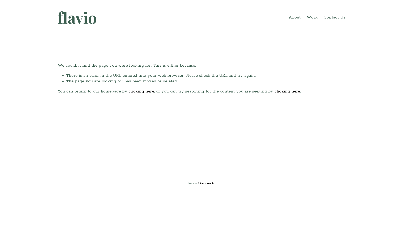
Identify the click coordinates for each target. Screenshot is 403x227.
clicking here (141, 91)
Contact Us (334, 17)
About (295, 17)
